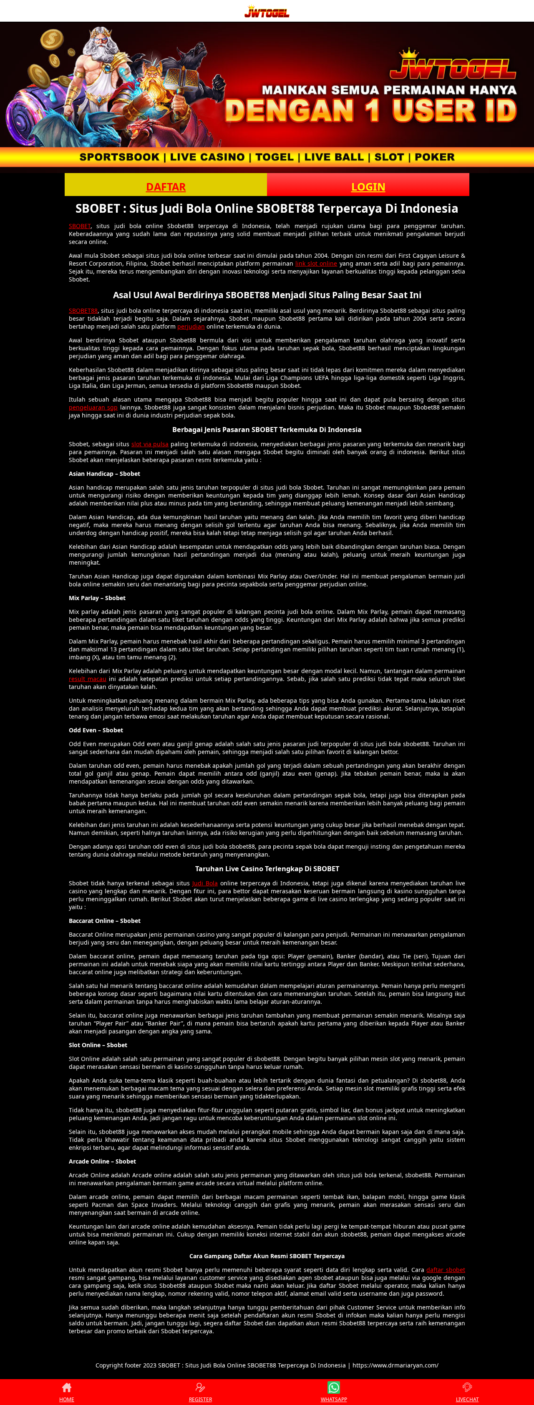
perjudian (191, 326)
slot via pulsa (150, 444)
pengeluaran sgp (93, 407)
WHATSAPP (334, 1399)
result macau (87, 679)
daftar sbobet (445, 1270)
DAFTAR (166, 186)
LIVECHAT (467, 1399)
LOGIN (368, 186)
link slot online (316, 263)
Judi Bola (205, 883)
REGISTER (200, 1399)
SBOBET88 (83, 310)
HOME (66, 1399)
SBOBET (80, 226)
